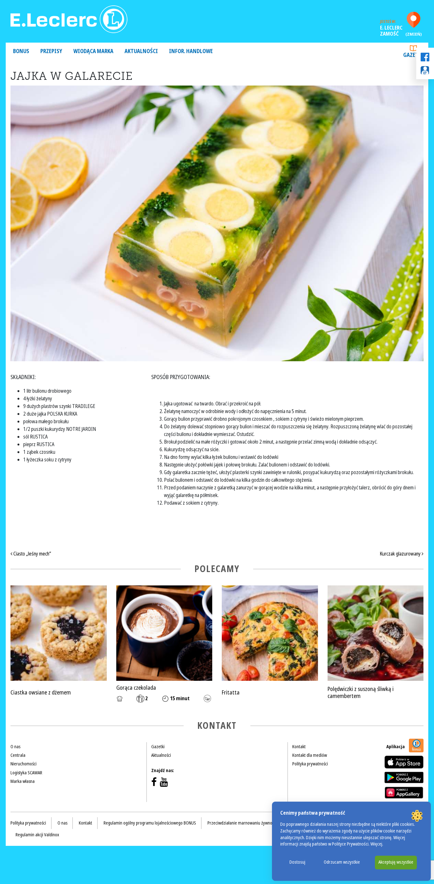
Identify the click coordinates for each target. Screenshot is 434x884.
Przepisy (51, 51)
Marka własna (22, 781)
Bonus (21, 51)
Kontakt (299, 746)
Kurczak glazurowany (401, 553)
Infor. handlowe (191, 51)
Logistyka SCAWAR (26, 773)
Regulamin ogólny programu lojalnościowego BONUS (150, 823)
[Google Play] (404, 777)
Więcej (376, 844)
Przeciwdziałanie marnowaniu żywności (242, 823)
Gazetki (413, 55)
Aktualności (141, 51)
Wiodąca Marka (93, 51)
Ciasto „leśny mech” (31, 553)
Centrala (17, 755)
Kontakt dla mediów (309, 755)
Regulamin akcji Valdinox (37, 835)
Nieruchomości (23, 764)
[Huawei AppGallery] (404, 792)
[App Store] (404, 762)
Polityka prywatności (310, 764)
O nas (15, 746)
